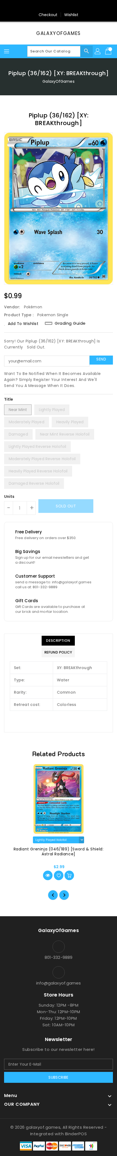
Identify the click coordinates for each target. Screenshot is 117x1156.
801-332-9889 (58, 957)
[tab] (58, 641)
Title (8, 399)
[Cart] (108, 51)
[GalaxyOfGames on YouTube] (64, 6)
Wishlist (71, 14)
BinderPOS (76, 1134)
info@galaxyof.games (58, 983)
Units (9, 496)
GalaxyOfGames (58, 33)
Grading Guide (70, 323)
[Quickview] (48, 875)
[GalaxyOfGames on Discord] (74, 6)
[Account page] (98, 51)
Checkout (48, 14)
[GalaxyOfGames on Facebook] (43, 6)
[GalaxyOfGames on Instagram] (53, 6)
